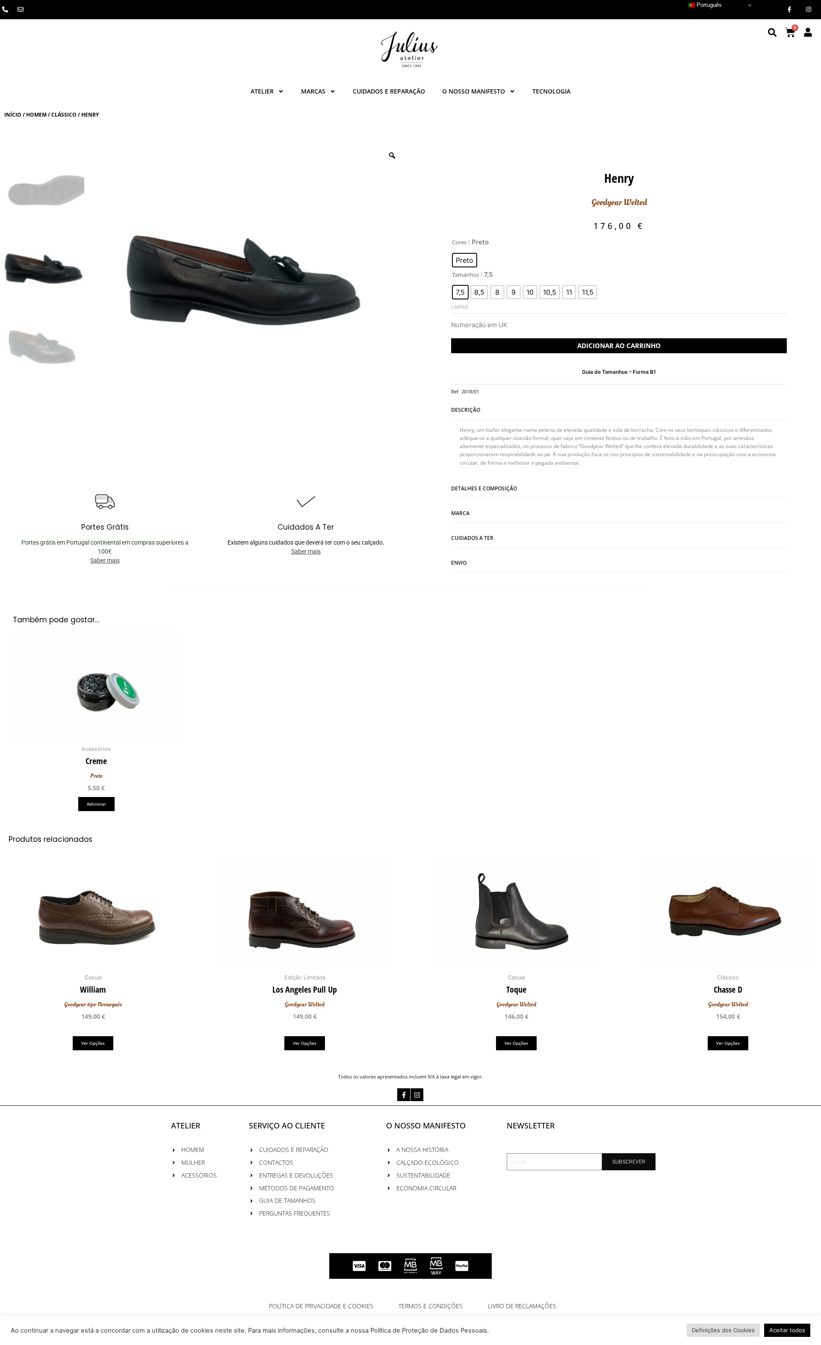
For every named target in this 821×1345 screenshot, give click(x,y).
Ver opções (93, 1043)
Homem (36, 114)
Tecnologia (551, 91)
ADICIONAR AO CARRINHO (619, 345)
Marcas (313, 91)
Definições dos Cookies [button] (723, 1330)
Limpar (459, 307)
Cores (459, 242)
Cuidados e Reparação (389, 91)
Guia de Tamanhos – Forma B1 (619, 372)
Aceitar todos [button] (787, 1330)
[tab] (619, 437)
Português (708, 5)
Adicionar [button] (96, 804)
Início (12, 114)
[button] (772, 32)
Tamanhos (465, 274)
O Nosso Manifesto (473, 91)
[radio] (464, 260)
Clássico (64, 114)
